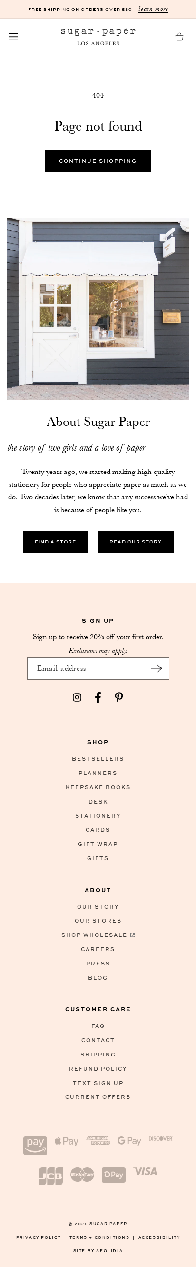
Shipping (98, 1054)
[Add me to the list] (157, 668)
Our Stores (98, 920)
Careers (98, 949)
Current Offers (98, 1096)
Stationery (98, 815)
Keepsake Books (98, 787)
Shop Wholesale (94, 934)
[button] (13, 37)
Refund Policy (98, 1068)
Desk (98, 801)
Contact (98, 1040)
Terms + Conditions (102, 1237)
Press (98, 963)
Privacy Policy (41, 1237)
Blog (98, 977)
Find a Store (55, 541)
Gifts (98, 858)
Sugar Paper (108, 1223)
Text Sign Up (98, 1082)
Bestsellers (98, 758)
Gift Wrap (98, 843)
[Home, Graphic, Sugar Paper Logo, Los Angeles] (98, 36)
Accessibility (159, 1237)
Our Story (98, 906)
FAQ (98, 1025)
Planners (98, 772)
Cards (98, 829)
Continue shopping (98, 160)
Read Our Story (135, 541)
